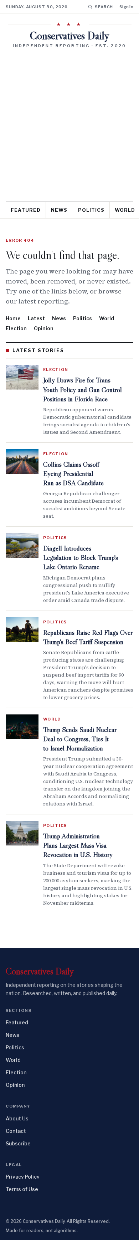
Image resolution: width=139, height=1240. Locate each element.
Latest (36, 318)
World (106, 318)
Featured (26, 210)
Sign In (126, 6)
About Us (17, 1118)
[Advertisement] (69, 122)
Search (104, 6)
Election (16, 328)
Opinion (43, 328)
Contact (16, 1131)
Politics (91, 210)
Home (13, 318)
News (59, 210)
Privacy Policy (23, 1177)
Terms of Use (22, 1189)
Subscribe (18, 1143)
